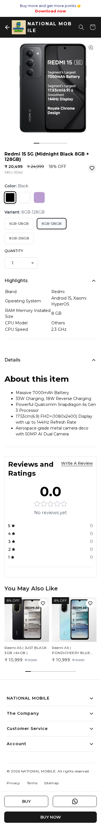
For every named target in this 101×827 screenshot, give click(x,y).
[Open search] (81, 27)
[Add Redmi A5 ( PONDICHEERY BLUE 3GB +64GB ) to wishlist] (90, 603)
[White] (24, 197)
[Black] (10, 197)
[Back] (7, 27)
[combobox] (21, 263)
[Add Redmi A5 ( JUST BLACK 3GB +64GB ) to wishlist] (42, 603)
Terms (32, 783)
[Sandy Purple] (39, 197)
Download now (50, 11)
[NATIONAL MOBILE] (19, 27)
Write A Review (77, 463)
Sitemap (51, 783)
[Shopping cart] (93, 27)
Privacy (13, 783)
